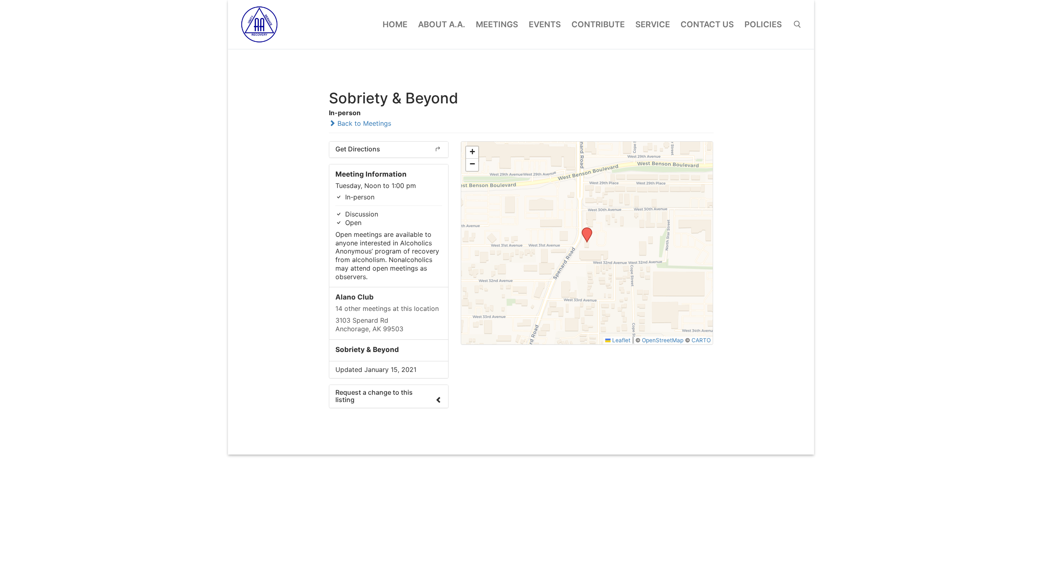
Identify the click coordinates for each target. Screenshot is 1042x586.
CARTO (701, 340)
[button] (584, 229)
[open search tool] (797, 24)
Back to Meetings (363, 123)
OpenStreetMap (662, 340)
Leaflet (620, 340)
